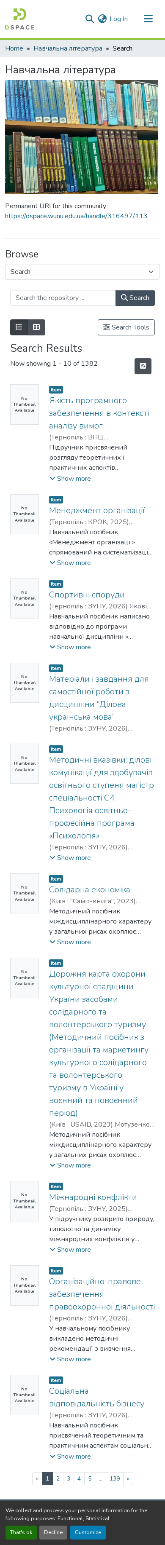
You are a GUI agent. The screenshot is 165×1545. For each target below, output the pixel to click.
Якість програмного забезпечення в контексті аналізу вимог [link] (99, 413)
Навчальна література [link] (67, 48)
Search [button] (138, 298)
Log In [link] (119, 19)
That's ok (21, 1532)
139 (115, 1479)
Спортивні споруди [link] (87, 594)
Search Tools (129, 327)
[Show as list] (19, 327)
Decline (53, 1532)
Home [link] (14, 48)
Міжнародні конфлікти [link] (93, 1197)
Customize (88, 1532)
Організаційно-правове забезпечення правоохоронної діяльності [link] (102, 1294)
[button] (19, 18)
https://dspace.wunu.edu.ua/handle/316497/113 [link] (76, 216)
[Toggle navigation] (148, 19)
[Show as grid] (36, 327)
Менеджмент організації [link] (97, 510)
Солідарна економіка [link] (89, 889)
